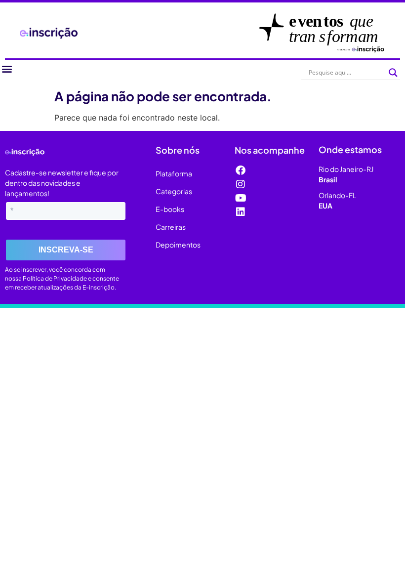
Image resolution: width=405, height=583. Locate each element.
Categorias (174, 191)
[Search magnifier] (393, 73)
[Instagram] (240, 184)
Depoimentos (178, 244)
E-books (170, 209)
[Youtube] (240, 198)
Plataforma (174, 173)
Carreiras (171, 226)
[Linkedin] (240, 212)
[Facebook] (240, 170)
